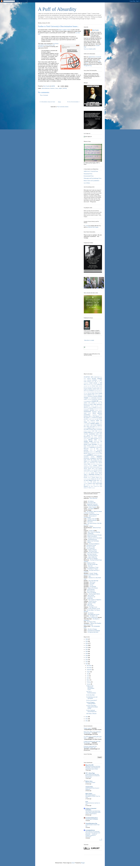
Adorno (85, 380)
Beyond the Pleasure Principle (94, 535)
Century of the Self (92, 518)
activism (99, 378)
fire (92, 416)
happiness (92, 420)
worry (85, 487)
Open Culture (88, 793)
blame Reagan (97, 387)
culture (85, 402)
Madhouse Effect (91, 563)
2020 (86, 651)
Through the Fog (87, 65)
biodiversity (89, 387)
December (89, 665)
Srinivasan (91, 471)
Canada (100, 393)
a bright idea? (96, 377)
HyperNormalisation (92, 520)
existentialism (87, 414)
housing (85, 423)
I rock (91, 425)
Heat (89, 576)
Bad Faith (90, 604)
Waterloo (86, 486)
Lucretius (94, 432)
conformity (89, 399)
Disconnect (90, 521)
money (89, 444)
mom (101, 442)
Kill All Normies (91, 589)
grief (95, 419)
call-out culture (91, 393)
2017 (86, 657)
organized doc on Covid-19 (94, 56)
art (98, 383)
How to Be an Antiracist (93, 552)
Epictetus (94, 411)
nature (88, 447)
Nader (100, 445)
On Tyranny (90, 613)
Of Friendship (93, 586)
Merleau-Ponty (96, 441)
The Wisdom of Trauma (92, 568)
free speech (86, 417)
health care (99, 420)
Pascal (91, 450)
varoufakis (86, 483)
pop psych (99, 455)
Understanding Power (94, 514)
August (88, 671)
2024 (86, 643)
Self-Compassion (91, 591)
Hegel (89, 422)
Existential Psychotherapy (94, 630)
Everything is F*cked (93, 567)
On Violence (91, 501)
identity (94, 425)
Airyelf (73, 862)
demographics (87, 405)
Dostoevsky (86, 408)
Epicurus (100, 411)
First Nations (96, 416)
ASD (101, 383)
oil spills (96, 448)
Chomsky (95, 396)
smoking (100, 468)
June (88, 675)
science (90, 465)
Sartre (89, 464)
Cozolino (100, 401)
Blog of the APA (89, 765)
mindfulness (86, 442)
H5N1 (85, 420)
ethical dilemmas (46, 88)
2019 (86, 653)
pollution (95, 455)
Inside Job (91, 530)
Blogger (83, 862)
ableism (89, 378)
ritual (85, 462)
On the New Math (90, 695)
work (101, 486)
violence (90, 483)
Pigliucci (89, 453)
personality (99, 450)
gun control (99, 419)
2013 (86, 716)
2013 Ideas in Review (91, 713)
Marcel (92, 435)
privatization (86, 458)
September (89, 669)
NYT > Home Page (90, 773)
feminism (52, 88)
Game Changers (93, 507)
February (89, 682)
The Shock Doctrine (91, 554)
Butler (98, 391)
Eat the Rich (99, 408)
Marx (92, 438)
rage (91, 459)
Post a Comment (44, 95)
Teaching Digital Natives (94, 594)
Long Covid (87, 432)
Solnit (85, 471)
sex (88, 467)
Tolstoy (92, 478)
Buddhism (91, 390)
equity (85, 413)
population (86, 456)
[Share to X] (64, 86)
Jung (93, 428)
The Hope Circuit (93, 607)
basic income (99, 385)
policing (85, 455)
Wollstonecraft (96, 486)
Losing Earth (90, 598)
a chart (86, 225)
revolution (100, 461)
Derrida (92, 405)
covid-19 (95, 401)
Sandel (85, 464)
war (84, 484)
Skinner (85, 468)
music (92, 445)
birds (93, 387)
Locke (93, 430)
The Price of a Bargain (92, 558)
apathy (92, 381)
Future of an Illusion (92, 536)
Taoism (100, 473)
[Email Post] (58, 86)
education (92, 410)
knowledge (99, 429)
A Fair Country (90, 605)
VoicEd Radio (99, 483)
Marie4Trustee (87, 437)
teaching (65, 88)
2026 (86, 639)
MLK (98, 442)
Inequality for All (91, 596)
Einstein (96, 410)
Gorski (93, 419)
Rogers (88, 462)
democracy (99, 404)
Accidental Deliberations (91, 817)
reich (101, 459)
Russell (100, 462)
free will (91, 417)
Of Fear (91, 585)
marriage (100, 436)
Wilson (92, 486)
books (97, 388)
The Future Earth (93, 551)
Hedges (85, 422)
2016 (86, 659)
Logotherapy (90, 533)
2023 (86, 645)
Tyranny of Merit (92, 602)
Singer (101, 467)
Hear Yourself (91, 595)
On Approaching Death (93, 632)
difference (86, 407)
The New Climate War (92, 564)
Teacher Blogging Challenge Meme (90, 703)
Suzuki (96, 472)
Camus (96, 393)
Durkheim (95, 408)
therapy (85, 477)
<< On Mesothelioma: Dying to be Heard (47, 101)
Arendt (90, 383)
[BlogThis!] (63, 86)
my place (97, 445)
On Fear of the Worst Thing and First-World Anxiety (92, 707)
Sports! (87, 471)
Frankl (101, 416)
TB (87, 474)
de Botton (90, 404)
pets (94, 451)
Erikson (89, 413)
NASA (85, 447)
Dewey (100, 405)
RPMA (97, 462)
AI (98, 380)
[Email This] (61, 86)
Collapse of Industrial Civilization (90, 809)
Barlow (93, 385)
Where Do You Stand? (90, 782)
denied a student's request (64, 29)
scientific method (97, 465)
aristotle (95, 383)
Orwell (101, 448)
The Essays (92, 582)
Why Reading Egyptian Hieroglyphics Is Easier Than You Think (92, 796)
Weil (89, 486)
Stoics (95, 471)
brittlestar (87, 390)
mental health (88, 441)
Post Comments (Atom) (62, 106)
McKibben (96, 438)
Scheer (94, 464)
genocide (86, 419)
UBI (91, 481)
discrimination (99, 407)
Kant (85, 429)
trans (98, 480)
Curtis (89, 402)
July (88, 673)
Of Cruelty (92, 583)
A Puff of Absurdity (57, 9)
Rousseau (92, 462)
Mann (85, 435)
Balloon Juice (88, 781)
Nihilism (89, 542)
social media (87, 470)
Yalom (89, 487)
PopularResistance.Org (91, 823)
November (89, 667)
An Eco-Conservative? (91, 700)
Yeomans (93, 487)
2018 (86, 655)
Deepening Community (92, 504)
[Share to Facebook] (66, 86)
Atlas (85, 384)
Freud (94, 417)
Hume (87, 425)
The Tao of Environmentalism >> (73, 101)
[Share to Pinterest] (67, 86)
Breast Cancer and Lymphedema (91, 180)
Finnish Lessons (93, 601)
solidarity (100, 470)
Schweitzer (86, 465)
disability (94, 407)
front (100, 61)
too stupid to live (91, 480)
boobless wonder (92, 388)
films (90, 416)
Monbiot (86, 444)
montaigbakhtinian (90, 830)
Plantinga (97, 453)
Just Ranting (97, 428)
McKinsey (100, 438)
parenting (86, 450)
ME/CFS (90, 439)
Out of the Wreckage (93, 580)
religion (60, 88)
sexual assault (96, 467)
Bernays (85, 387)
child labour (90, 396)
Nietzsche (86, 448)
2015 (86, 661)
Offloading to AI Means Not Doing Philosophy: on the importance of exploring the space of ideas (92, 768)
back (87, 62)
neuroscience (99, 447)
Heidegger (93, 422)
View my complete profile (90, 49)
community (93, 397)
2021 (86, 649)
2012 (86, 718)
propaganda (93, 458)
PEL (95, 450)
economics (86, 410)
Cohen (89, 397)
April (88, 678)
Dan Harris (98, 402)
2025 (86, 641)
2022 (86, 647)
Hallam (88, 420)
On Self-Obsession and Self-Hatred (91, 697)
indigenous (99, 425)
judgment (89, 428)
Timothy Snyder (95, 477)
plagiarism (93, 453)
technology (97, 474)
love (92, 432)
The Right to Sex (94, 616)
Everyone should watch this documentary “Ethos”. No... (90, 747)
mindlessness (93, 442)
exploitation (94, 414)
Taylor (85, 474)
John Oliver (92, 426)
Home (59, 102)
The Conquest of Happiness (94, 599)
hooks (101, 422)
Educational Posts (88, 173)
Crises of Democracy (92, 617)
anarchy (89, 381)
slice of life (95, 468)
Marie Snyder (95, 30)
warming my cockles (90, 484)
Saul (92, 464)
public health (87, 459)
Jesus (56, 88)
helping (97, 422)
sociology (92, 470)
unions (94, 481)
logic (96, 430)
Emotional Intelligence (94, 543)
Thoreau (89, 477)
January (89, 684)
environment (87, 411)
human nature (95, 423)
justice (101, 428)
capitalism (89, 394)
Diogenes (90, 407)
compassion (99, 397)
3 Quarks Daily (89, 786)
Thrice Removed (93, 498)
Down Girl (90, 566)
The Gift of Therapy (92, 629)
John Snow (97, 426)
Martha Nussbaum (87, 438)
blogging (86, 388)
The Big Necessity (92, 539)
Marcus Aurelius (98, 435)
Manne (88, 435)
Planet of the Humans (93, 588)
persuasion (86, 451)
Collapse (91, 526)
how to (88, 423)
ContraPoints (94, 399)
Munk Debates (87, 445)
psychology (99, 458)
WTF (87, 487)
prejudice (99, 456)
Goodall (89, 419)
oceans (91, 448)
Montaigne (94, 444)
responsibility (94, 461)
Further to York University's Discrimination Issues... (90, 687)
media (95, 439)
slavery (89, 468)
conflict (85, 399)
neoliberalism (92, 447)
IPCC (85, 426)
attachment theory (89, 384)
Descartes (97, 405)
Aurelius (95, 384)
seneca (85, 467)
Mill (101, 441)
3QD (92, 377)
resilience (89, 461)
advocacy (89, 380)
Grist (86, 801)
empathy (100, 410)
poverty (92, 456)
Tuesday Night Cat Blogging (91, 819)
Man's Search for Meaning (94, 532)
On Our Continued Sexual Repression (91, 711)
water (101, 484)
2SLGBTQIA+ (87, 377)
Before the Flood (97, 527)
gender (100, 417)
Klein (87, 429)
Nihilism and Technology (93, 541)
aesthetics (94, 380)
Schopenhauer (99, 464)
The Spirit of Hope (90, 546)
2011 (86, 720)
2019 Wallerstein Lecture (93, 614)
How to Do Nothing (91, 592)
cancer (85, 394)
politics (90, 455)
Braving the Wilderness (93, 505)
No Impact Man (92, 502)
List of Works (87, 183)
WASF (97, 484)
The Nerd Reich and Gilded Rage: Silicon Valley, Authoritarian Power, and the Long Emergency (93, 812)
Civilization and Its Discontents (94, 538)
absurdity (94, 378)
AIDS (100, 380)
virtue (93, 483)
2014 (86, 663)
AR (95, 381)
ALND (85, 381)
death (95, 404)
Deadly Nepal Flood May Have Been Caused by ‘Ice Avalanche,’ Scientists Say (92, 776)
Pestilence (91, 451)
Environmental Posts (89, 176)
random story (96, 459)
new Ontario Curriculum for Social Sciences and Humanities (48, 45)
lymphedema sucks (94, 434)
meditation (100, 439)
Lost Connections (91, 548)
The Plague (90, 508)
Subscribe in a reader (89, 340)
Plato (101, 453)
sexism (91, 467)
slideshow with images (93, 227)
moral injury (99, 444)
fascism (100, 414)
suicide (92, 472)
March (88, 680)
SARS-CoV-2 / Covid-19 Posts (91, 171)
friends (97, 417)
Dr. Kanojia (90, 408)
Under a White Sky (92, 557)
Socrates (96, 470)
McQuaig (85, 439)
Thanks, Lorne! (87, 728)
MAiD (101, 433)
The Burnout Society (91, 545)
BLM (101, 387)
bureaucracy (96, 390)
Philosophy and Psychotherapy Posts (92, 178)
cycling (93, 402)
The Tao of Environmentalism (91, 692)
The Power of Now (91, 621)
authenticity (99, 384)
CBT (93, 394)
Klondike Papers (93, 429)
